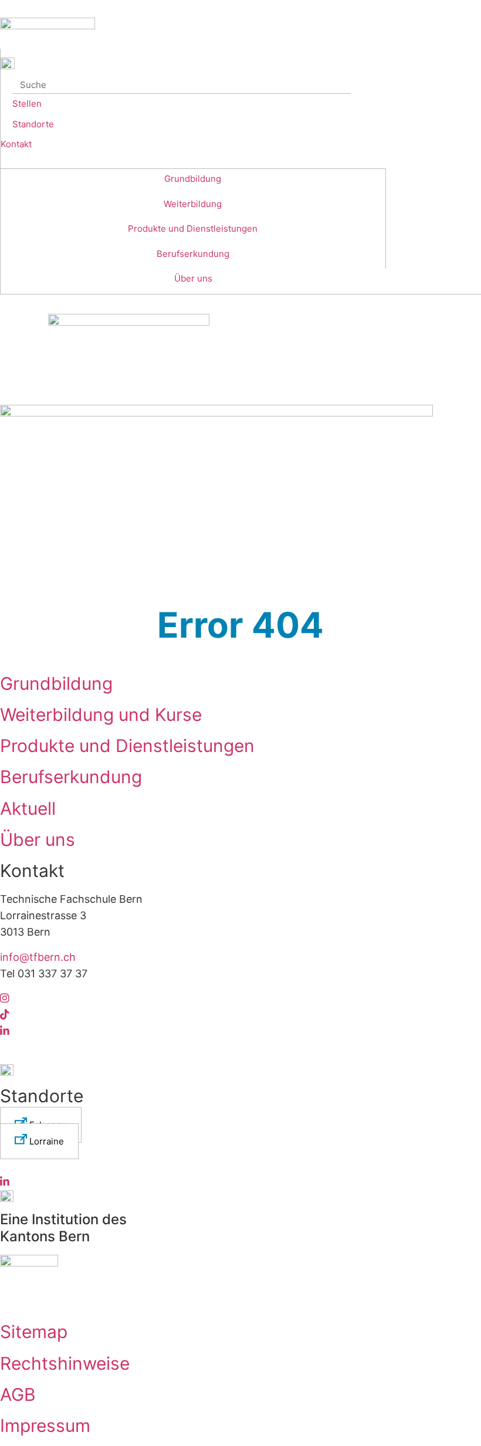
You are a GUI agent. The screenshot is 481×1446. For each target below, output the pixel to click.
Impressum (45, 1425)
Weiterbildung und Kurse (101, 714)
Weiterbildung (193, 203)
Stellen (27, 103)
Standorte (33, 124)
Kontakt (16, 144)
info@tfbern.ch (38, 957)
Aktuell (28, 808)
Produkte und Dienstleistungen (193, 228)
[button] (39, 1141)
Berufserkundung (193, 253)
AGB (18, 1394)
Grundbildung (192, 178)
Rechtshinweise (65, 1363)
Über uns (193, 278)
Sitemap (33, 1331)
